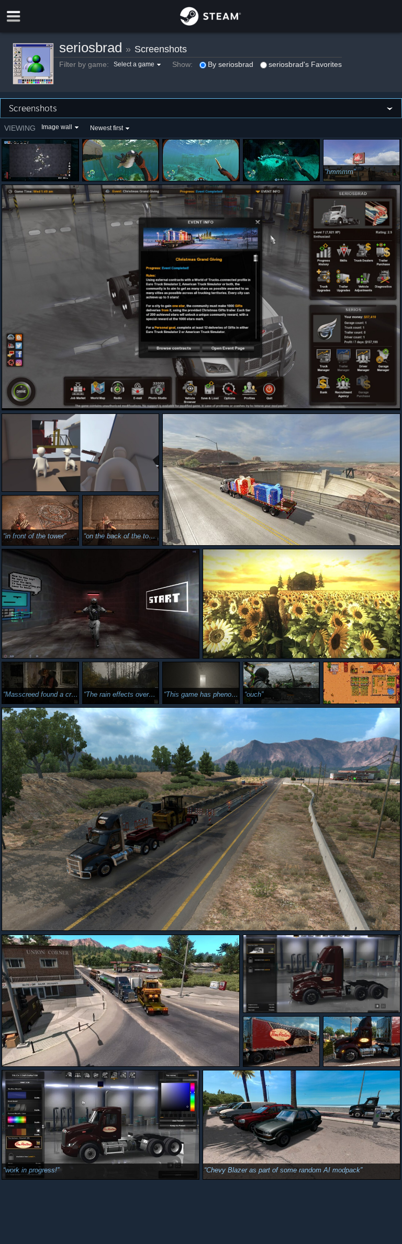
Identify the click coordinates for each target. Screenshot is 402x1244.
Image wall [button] (56, 127)
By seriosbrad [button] (230, 64)
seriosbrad (90, 47)
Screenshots (161, 49)
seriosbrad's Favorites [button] (305, 64)
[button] (138, 64)
